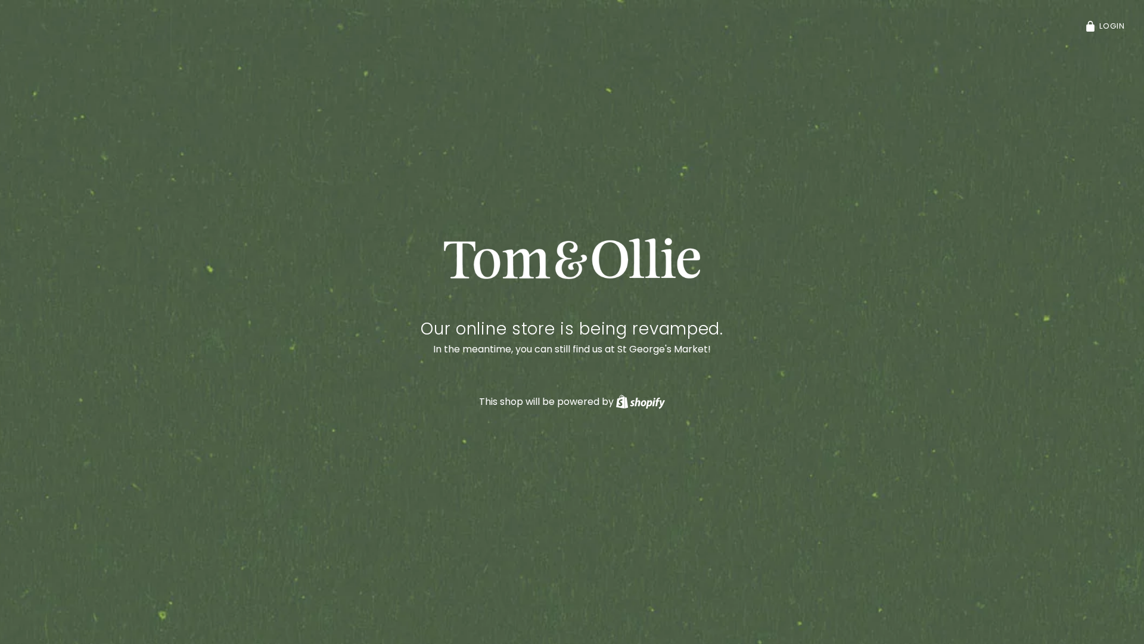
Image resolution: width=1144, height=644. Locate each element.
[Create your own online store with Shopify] (640, 401)
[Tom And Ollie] (572, 259)
